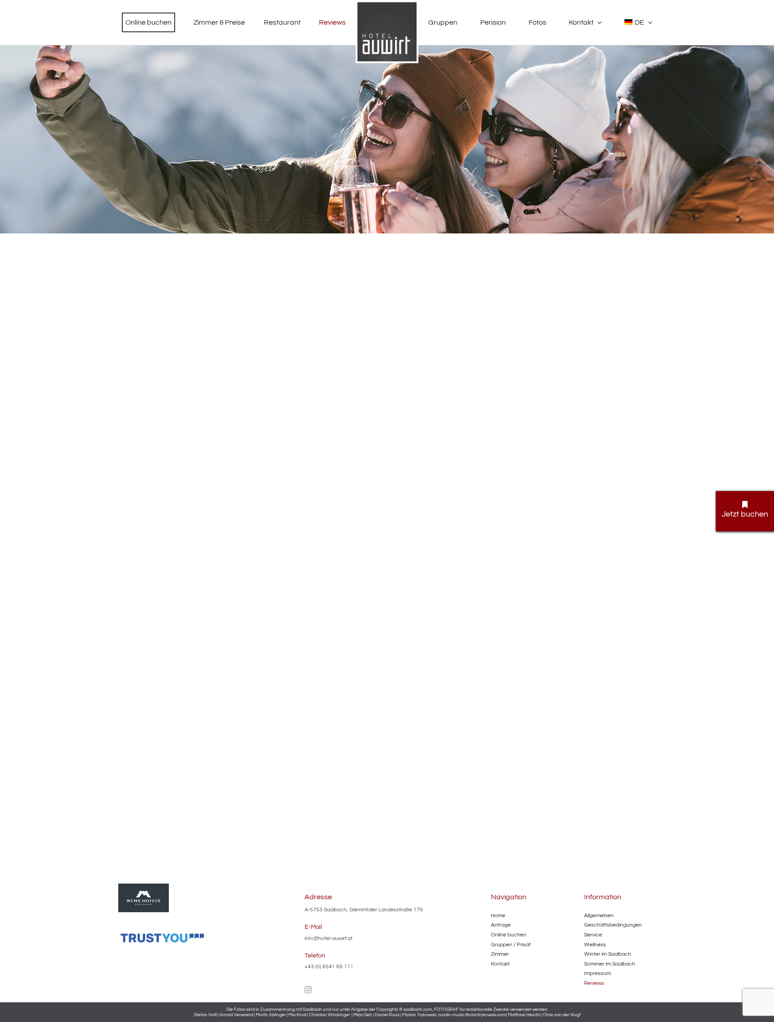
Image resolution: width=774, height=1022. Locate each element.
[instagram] (308, 989)
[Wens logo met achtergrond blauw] (143, 887)
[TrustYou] (163, 934)
